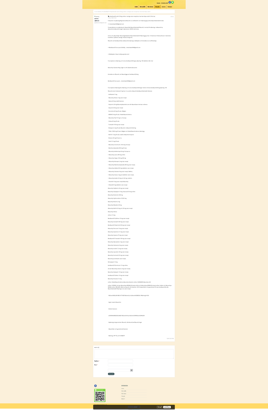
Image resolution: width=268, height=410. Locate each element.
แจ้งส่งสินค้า (106, 11)
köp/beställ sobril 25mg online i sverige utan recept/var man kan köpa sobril (130, 11)
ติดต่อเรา (170, 7)
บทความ (164, 7)
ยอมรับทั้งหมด (167, 407)
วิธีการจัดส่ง (150, 7)
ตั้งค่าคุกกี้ (160, 407)
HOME (136, 7)
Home (122, 388)
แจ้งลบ (172, 16)
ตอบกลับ (112, 374)
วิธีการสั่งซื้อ (142, 7)
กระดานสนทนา (98, 11)
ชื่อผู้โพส (96, 361)
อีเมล (96, 365)
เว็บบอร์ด (157, 7)
